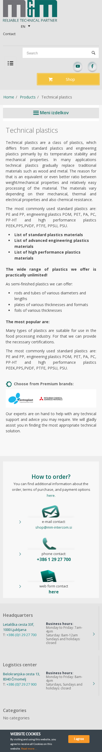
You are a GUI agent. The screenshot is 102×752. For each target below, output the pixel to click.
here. (51, 495)
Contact (9, 33)
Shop (70, 79)
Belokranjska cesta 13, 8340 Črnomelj (21, 676)
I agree (79, 739)
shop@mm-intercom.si (53, 527)
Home (8, 97)
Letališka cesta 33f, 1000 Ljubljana (18, 627)
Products (28, 97)
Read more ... (29, 748)
